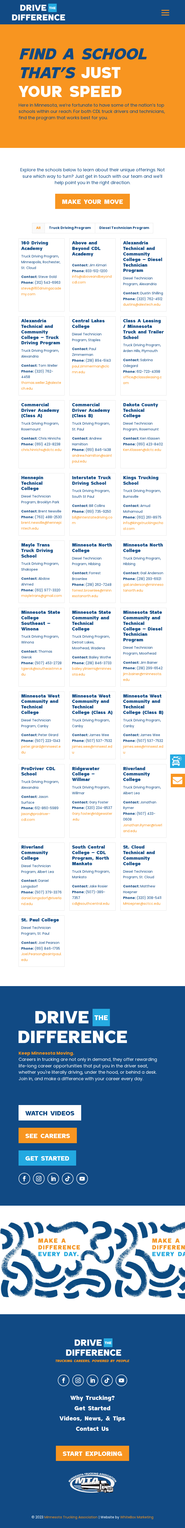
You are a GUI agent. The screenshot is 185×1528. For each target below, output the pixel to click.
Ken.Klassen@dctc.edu (142, 450)
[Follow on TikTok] (67, 1178)
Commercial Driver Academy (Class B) (91, 410)
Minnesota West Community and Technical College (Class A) (92, 703)
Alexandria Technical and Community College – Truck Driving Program (40, 331)
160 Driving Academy (34, 245)
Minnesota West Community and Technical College (40, 703)
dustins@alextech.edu (141, 305)
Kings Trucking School (141, 480)
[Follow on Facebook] (24, 1178)
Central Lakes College (88, 323)
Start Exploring (92, 1453)
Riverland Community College (136, 773)
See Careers (47, 1135)
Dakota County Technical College (140, 410)
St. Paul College (40, 919)
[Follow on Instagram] (39, 1178)
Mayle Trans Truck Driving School (37, 550)
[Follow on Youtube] (82, 1178)
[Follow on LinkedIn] (53, 1178)
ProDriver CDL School (38, 771)
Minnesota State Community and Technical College (91, 620)
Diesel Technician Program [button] (124, 228)
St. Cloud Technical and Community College (139, 855)
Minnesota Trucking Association (71, 1517)
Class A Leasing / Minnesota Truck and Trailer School (143, 328)
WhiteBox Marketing (136, 1517)
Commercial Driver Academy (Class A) (40, 410)
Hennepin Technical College (32, 482)
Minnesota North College (92, 547)
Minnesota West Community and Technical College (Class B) (143, 703)
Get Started (47, 1158)
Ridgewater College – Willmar (85, 773)
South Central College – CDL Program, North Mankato (90, 855)
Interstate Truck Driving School (91, 480)
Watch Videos (49, 1112)
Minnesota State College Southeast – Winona (40, 620)
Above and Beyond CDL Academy (86, 248)
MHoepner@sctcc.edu (141, 904)
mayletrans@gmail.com (41, 596)
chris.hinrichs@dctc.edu (41, 450)
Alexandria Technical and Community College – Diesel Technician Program (142, 256)
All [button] (38, 228)
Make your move (92, 201)
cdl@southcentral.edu (90, 904)
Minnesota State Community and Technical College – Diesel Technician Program (142, 626)
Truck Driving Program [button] (70, 228)
